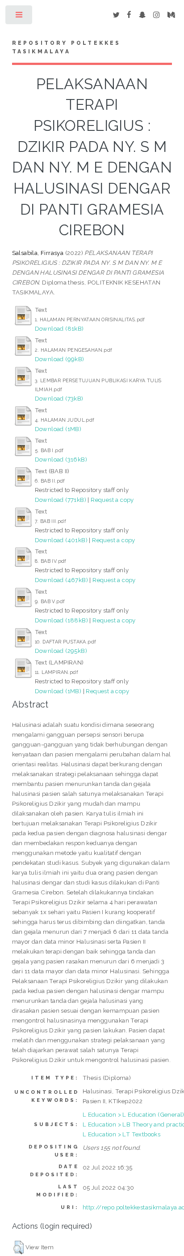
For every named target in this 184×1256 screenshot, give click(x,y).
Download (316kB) (61, 459)
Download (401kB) (61, 540)
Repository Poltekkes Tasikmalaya (66, 47)
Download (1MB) (58, 428)
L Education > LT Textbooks (121, 1134)
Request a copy (112, 499)
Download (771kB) (60, 499)
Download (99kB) (59, 359)
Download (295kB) (61, 650)
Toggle (19, 17)
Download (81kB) (59, 328)
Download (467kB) (61, 579)
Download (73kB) (59, 398)
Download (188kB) (61, 620)
